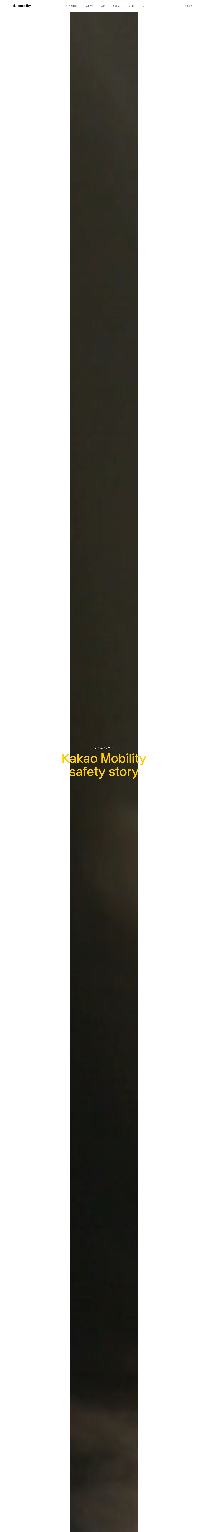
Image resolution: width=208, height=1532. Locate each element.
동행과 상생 (117, 6)
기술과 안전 (89, 6)
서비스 (103, 6)
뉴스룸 (131, 6)
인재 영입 (186, 6)
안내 (143, 6)
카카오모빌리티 (71, 6)
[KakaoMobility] (21, 6)
